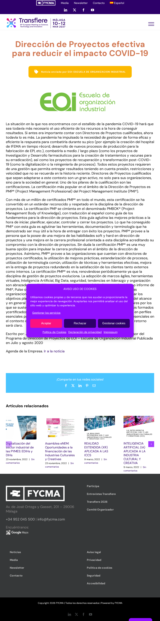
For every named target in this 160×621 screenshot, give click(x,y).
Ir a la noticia (54, 351)
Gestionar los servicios (46, 313)
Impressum (110, 332)
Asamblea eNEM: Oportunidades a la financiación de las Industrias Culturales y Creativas (60, 451)
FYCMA (118, 603)
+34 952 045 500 (20, 519)
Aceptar (46, 323)
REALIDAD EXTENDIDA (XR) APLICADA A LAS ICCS (96, 449)
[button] (9, 444)
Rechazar (80, 323)
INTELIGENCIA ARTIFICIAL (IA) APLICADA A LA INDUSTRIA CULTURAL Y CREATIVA (135, 453)
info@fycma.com (51, 519)
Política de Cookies (54, 332)
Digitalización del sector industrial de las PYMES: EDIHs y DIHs (20, 449)
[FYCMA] (45, 3)
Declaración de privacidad (85, 332)
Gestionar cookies (113, 323)
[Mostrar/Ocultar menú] (151, 24)
